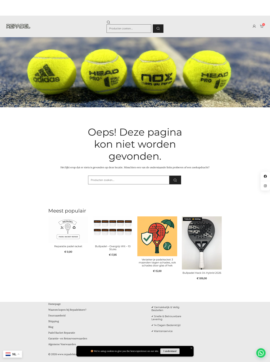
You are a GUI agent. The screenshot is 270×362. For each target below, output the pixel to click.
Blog (50, 326)
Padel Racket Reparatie (61, 332)
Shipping (53, 321)
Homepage (54, 303)
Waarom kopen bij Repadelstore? (67, 309)
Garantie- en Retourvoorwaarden (67, 338)
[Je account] (254, 26)
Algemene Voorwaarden (62, 344)
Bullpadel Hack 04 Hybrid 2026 (201, 272)
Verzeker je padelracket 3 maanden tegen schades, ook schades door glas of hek (157, 262)
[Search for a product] (108, 22)
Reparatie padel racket (68, 246)
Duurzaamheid (57, 315)
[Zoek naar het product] (158, 28)
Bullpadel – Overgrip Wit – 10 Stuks (113, 248)
